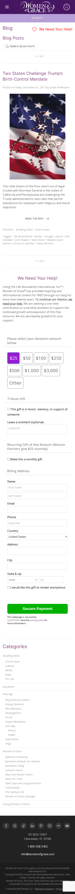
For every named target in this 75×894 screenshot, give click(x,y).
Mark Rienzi (37, 240)
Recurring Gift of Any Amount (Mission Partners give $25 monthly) (36, 446)
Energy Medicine (14, 704)
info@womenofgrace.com (37, 854)
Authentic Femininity (16, 757)
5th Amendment (23, 236)
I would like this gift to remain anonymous (37, 587)
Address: (12, 544)
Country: (12, 531)
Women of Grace (12, 751)
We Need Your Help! (55, 29)
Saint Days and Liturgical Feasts (23, 783)
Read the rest (34, 218)
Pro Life (9, 679)
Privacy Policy (62, 888)
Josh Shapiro (22, 240)
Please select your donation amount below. (34, 340)
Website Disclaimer (44, 888)
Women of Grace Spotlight (20, 796)
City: (10, 560)
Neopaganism (13, 713)
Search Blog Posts (22, 46)
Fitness (12, 730)
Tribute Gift (16, 399)
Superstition (12, 739)
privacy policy (37, 620)
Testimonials (12, 787)
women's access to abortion (19, 243)
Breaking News (24, 229)
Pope (8, 674)
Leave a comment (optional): (25, 422)
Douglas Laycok (53, 236)
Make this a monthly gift (26, 459)
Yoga (8, 743)
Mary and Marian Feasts (19, 774)
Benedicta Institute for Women (22, 761)
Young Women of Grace (16, 804)
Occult (8, 717)
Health (11, 734)
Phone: (11, 517)
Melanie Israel (54, 240)
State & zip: (14, 574)
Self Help (10, 726)
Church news (42, 229)
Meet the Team (14, 779)
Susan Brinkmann (59, 87)
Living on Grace (14, 770)
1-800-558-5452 (37, 846)
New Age (8, 694)
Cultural (9, 666)
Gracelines (8, 686)
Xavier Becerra (45, 243)
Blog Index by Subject (17, 699)
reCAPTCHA (13, 620)
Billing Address (18, 471)
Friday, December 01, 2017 (30, 87)
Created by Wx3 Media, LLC (19, 888)
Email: (11, 503)
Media (8, 670)
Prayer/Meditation (15, 721)
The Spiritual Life (14, 792)
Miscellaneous (13, 708)
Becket (38, 236)
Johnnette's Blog (14, 765)
